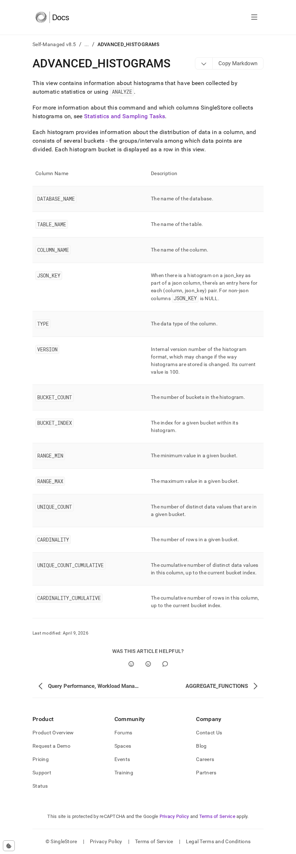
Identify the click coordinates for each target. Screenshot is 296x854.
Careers (205, 759)
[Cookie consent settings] (9, 845)
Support (41, 772)
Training (123, 772)
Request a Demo (51, 746)
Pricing (40, 759)
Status (40, 786)
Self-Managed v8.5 (54, 44)
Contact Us (209, 732)
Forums (123, 732)
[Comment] (165, 664)
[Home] (52, 17)
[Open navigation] (254, 17)
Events (122, 759)
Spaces (122, 746)
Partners (206, 772)
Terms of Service (217, 816)
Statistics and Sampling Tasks (124, 116)
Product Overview (53, 732)
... (86, 44)
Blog (201, 746)
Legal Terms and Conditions (218, 841)
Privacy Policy (174, 816)
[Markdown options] (204, 63)
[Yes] (131, 664)
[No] (148, 664)
